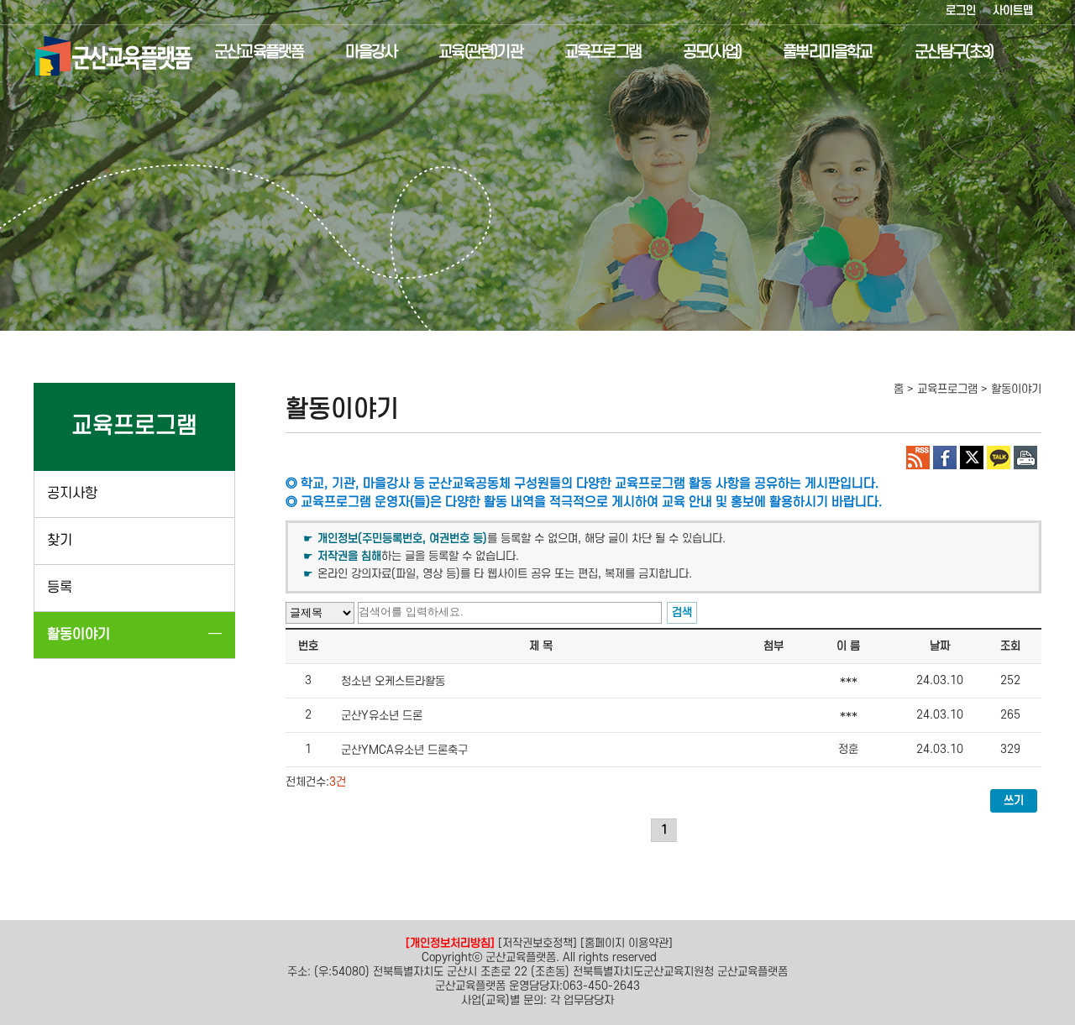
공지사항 (72, 493)
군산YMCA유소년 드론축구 (404, 750)
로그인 (961, 10)
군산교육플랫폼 (258, 52)
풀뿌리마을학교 (827, 52)
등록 (59, 587)
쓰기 (1014, 800)
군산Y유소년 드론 (381, 715)
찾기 (59, 540)
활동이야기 (78, 634)
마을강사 (370, 52)
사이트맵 (1013, 10)
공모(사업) (712, 52)
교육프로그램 (602, 52)
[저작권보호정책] (537, 943)
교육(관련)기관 (480, 52)
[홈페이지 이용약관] (626, 943)
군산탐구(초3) (954, 52)
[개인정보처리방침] (450, 943)
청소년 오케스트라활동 (393, 681)
